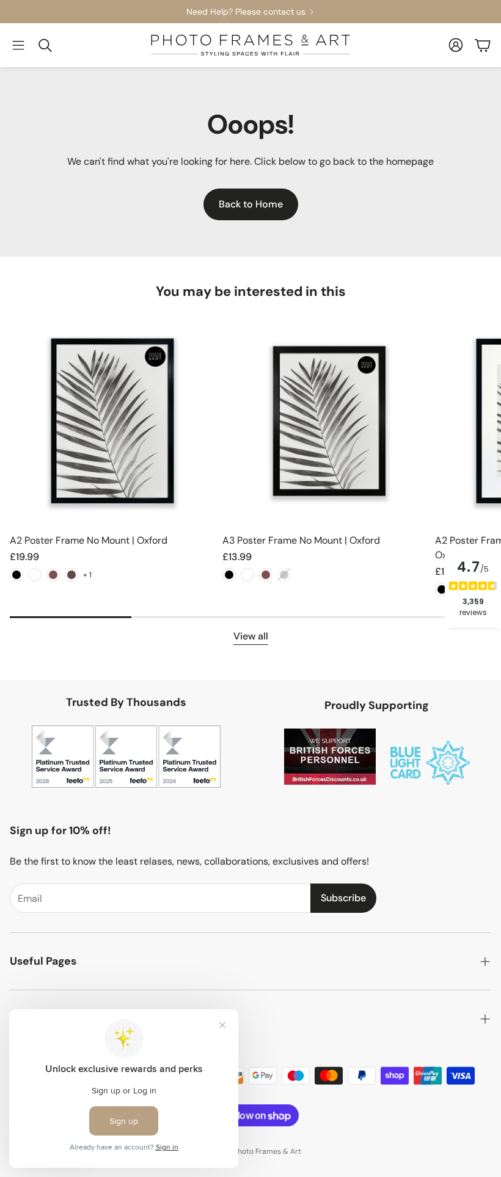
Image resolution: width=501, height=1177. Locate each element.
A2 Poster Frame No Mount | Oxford (88, 540)
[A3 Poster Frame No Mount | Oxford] (325, 421)
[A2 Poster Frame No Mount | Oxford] (112, 421)
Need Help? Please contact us (245, 11)
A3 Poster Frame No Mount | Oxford (301, 540)
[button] (18, 45)
